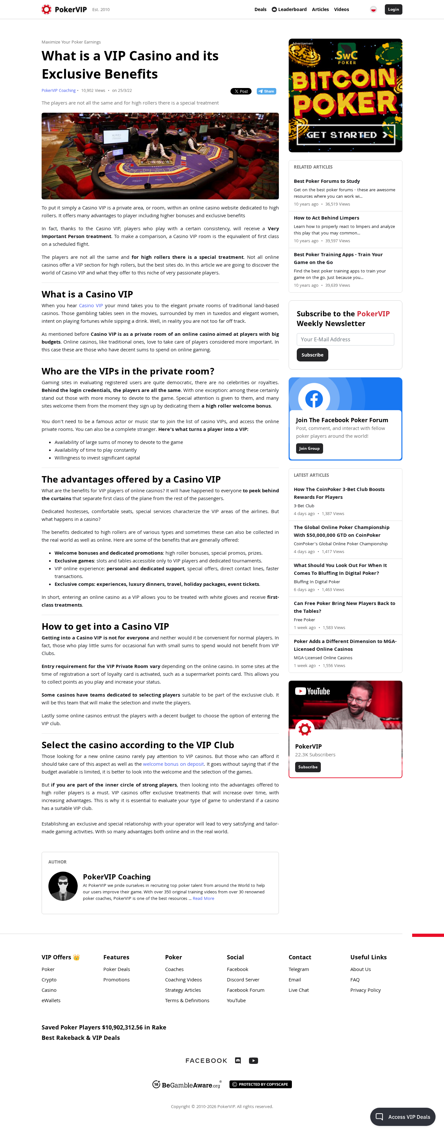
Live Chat (299, 991)
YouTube (236, 1001)
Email (295, 980)
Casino (49, 991)
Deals (261, 9)
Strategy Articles (183, 991)
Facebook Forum (246, 991)
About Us (360, 970)
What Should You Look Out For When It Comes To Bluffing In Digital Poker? (340, 570)
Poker (48, 970)
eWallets (51, 1001)
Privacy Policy (365, 991)
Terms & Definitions (187, 1001)
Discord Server (243, 980)
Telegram (299, 970)
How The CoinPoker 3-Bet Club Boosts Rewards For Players (339, 494)
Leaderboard (292, 9)
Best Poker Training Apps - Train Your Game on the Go (338, 259)
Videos (341, 9)
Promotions (116, 980)
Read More (203, 898)
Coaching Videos (183, 980)
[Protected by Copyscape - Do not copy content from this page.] (260, 1084)
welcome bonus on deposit (173, 765)
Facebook (237, 970)
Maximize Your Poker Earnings (71, 42)
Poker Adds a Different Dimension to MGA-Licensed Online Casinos (345, 646)
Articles (320, 9)
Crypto (49, 980)
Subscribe (312, 355)
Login (393, 9)
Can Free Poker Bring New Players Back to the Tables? (344, 608)
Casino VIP (91, 306)
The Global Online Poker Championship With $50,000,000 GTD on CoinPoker (341, 532)
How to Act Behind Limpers (326, 218)
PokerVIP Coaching (59, 91)
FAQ (355, 980)
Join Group (309, 448)
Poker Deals (116, 970)
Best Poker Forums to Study (327, 182)
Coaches (174, 970)
